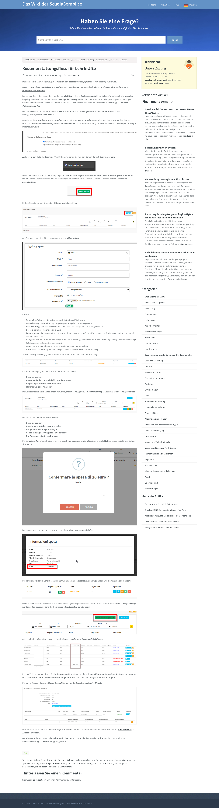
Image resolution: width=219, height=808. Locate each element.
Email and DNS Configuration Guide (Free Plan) (165, 510)
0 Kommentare (73, 75)
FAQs (177, 4)
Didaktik (148, 366)
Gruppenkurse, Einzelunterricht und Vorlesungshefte (168, 355)
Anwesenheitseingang (154, 430)
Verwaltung (150, 308)
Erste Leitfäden (151, 413)
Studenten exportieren (155, 378)
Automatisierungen (153, 331)
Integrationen (151, 436)
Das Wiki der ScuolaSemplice (52, 4)
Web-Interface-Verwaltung (62, 59)
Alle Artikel (165, 4)
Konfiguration (151, 349)
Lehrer (30, 760)
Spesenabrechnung (30, 763)
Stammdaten (151, 314)
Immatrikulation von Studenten (159, 453)
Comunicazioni (151, 343)
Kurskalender (151, 337)
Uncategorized (151, 482)
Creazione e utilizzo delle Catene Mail (161, 504)
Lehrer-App (150, 320)
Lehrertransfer (66, 766)
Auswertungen (151, 488)
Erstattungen (129, 760)
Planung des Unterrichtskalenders (160, 471)
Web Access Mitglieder (155, 302)
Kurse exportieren (153, 372)
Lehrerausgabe (73, 760)
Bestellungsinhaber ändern (160, 147)
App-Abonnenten (152, 325)
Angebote (149, 459)
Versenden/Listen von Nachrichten (160, 448)
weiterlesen (181, 279)
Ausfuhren (149, 384)
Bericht (148, 477)
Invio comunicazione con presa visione (162, 521)
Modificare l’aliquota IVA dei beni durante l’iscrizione (168, 515)
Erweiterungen (151, 389)
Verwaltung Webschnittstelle (157, 442)
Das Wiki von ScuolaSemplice (37, 59)
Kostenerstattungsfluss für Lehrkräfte (59, 68)
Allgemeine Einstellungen (156, 418)
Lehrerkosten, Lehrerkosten (34, 766)
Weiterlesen (186, 244)
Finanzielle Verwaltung (84, 59)
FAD (147, 395)
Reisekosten (53, 766)
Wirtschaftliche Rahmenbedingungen (161, 424)
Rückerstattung (60, 763)
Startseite (152, 4)
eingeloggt (37, 779)
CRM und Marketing (154, 360)
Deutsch (193, 4)
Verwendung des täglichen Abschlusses (167, 179)
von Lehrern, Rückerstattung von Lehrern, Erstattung (90, 763)
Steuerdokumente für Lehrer (53, 760)
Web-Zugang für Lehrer (155, 296)
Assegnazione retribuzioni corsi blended (162, 527)
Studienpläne (151, 465)
